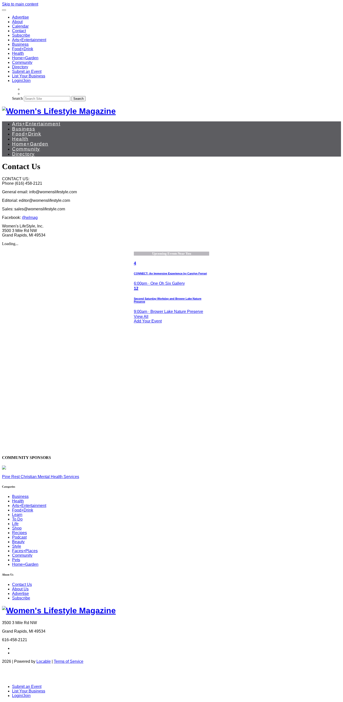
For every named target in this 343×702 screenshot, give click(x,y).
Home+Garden (25, 58)
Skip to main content (20, 4)
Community (22, 62)
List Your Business (28, 76)
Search (17, 98)
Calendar (20, 26)
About (17, 22)
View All (141, 316)
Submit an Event (26, 71)
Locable (43, 661)
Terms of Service (68, 661)
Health (18, 53)
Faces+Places (25, 551)
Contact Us (22, 584)
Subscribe (21, 35)
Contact (19, 31)
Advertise (20, 17)
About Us (20, 589)
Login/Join (21, 80)
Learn (17, 514)
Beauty (18, 542)
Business (20, 44)
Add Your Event (148, 321)
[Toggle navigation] (4, 10)
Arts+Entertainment (29, 40)
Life (15, 524)
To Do (17, 519)
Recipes (19, 533)
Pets (16, 560)
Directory (20, 67)
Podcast (19, 537)
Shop (17, 528)
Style (16, 546)
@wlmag (30, 217)
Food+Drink (22, 49)
